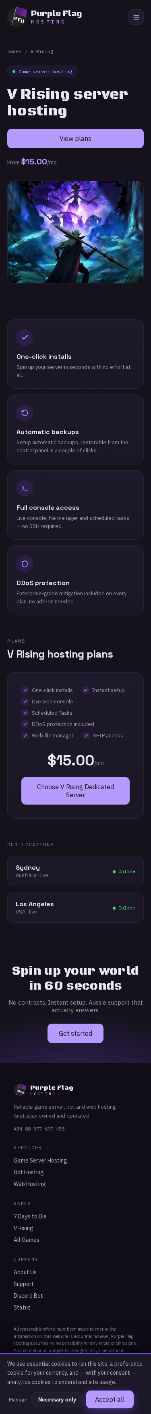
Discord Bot (28, 1295)
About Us (25, 1272)
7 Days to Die (30, 1216)
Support (24, 1284)
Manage (18, 1400)
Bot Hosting (29, 1172)
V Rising (23, 1228)
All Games (26, 1240)
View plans (75, 138)
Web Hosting (30, 1184)
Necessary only (57, 1400)
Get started (75, 1033)
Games (14, 51)
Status (22, 1307)
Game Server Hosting (40, 1160)
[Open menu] (136, 17)
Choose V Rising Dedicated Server (75, 791)
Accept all (110, 1399)
